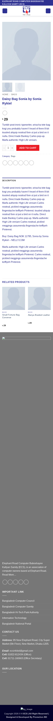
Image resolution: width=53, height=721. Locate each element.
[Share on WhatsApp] (5, 162)
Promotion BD (40, 717)
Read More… (9, 574)
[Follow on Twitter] (15, 582)
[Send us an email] (20, 582)
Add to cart (28, 148)
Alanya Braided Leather (39, 315)
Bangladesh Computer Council (18, 601)
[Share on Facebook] (10, 162)
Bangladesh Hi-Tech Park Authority (20, 612)
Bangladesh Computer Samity (18, 606)
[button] (5, 10)
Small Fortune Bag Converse (11, 316)
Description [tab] (9, 180)
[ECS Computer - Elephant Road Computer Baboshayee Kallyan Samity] (26, 11)
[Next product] (5, 113)
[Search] (48, 10)
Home (5, 94)
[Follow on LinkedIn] (26, 582)
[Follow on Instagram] (10, 582)
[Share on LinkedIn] (31, 162)
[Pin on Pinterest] (26, 162)
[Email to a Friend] (20, 162)
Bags (14, 94)
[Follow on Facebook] (5, 582)
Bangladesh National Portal (16, 623)
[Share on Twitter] (15, 162)
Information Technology (14, 618)
